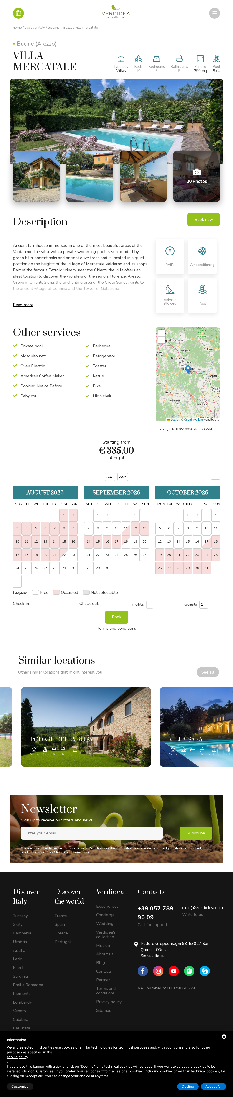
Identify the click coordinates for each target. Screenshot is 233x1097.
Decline (188, 1086)
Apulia (19, 950)
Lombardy (22, 1002)
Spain (60, 924)
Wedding (105, 923)
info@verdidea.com (203, 907)
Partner (103, 980)
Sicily (18, 924)
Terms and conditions (106, 990)
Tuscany (54, 27)
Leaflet (174, 419)
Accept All (213, 1086)
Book (116, 617)
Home (17, 27)
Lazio (17, 959)
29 (64, 568)
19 (135, 541)
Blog (100, 962)
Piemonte (22, 993)
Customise (20, 1086)
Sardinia (20, 976)
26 (135, 555)
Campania (22, 933)
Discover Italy (35, 27)
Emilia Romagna (28, 985)
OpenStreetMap (194, 419)
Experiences (107, 906)
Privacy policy (109, 1001)
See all (207, 672)
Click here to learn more (71, 852)
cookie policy (17, 1057)
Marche (20, 967)
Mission (103, 945)
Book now (204, 219)
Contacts (104, 971)
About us (104, 954)
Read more (23, 305)
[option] (86, 727)
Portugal (63, 941)
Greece (61, 933)
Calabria (20, 1019)
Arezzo (67, 27)
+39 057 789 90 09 (155, 912)
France (61, 916)
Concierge (105, 915)
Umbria (20, 941)
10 (206, 528)
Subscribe (196, 833)
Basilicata (21, 1028)
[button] (188, 369)
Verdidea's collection (106, 934)
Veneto (19, 1011)
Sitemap (103, 1010)
